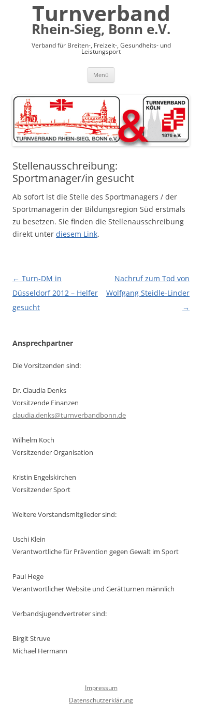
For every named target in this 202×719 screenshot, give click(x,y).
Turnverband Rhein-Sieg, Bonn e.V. (101, 21)
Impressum (101, 687)
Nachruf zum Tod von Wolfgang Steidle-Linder (148, 292)
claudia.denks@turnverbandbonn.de (69, 415)
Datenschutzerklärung (101, 700)
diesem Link (76, 234)
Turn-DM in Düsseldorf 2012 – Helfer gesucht (55, 292)
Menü (101, 75)
